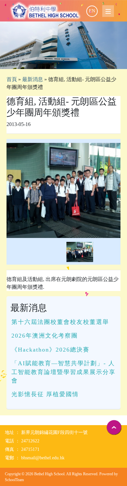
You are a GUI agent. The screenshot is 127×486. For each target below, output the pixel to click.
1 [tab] (63, 61)
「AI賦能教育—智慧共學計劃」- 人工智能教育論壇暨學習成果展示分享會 (63, 372)
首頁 (12, 79)
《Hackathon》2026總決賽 (50, 349)
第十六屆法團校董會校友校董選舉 (60, 322)
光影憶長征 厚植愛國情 (45, 394)
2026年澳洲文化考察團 (44, 335)
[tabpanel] (63, 45)
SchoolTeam (14, 480)
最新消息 (32, 79)
